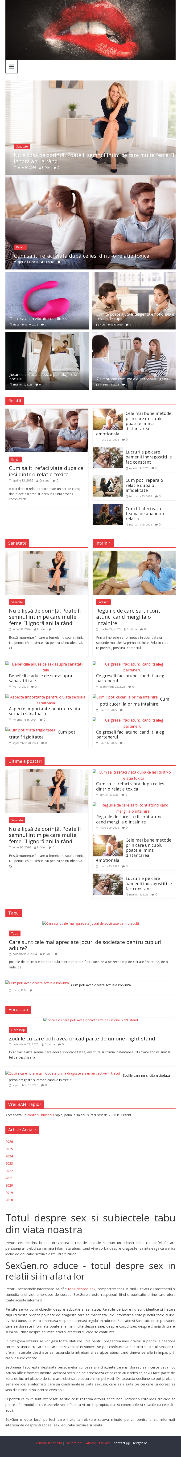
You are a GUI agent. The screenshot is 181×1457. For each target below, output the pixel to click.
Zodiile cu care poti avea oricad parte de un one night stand (82, 1038)
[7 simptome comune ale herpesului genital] (134, 334)
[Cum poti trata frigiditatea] (30, 730)
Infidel (46, 167)
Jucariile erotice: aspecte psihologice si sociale (43, 376)
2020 (9, 1185)
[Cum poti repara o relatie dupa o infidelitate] (108, 478)
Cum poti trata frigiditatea (43, 734)
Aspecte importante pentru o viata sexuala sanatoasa (44, 711)
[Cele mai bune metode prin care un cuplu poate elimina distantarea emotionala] (108, 411)
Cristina (49, 262)
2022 (9, 1170)
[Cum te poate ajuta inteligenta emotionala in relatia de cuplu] (134, 274)
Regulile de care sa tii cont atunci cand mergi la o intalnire (128, 616)
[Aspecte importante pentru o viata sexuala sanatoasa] (45, 697)
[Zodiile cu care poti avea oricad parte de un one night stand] (90, 1020)
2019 (9, 1192)
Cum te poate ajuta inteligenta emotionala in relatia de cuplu (135, 316)
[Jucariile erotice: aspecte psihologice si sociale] (47, 334)
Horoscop (18, 1030)
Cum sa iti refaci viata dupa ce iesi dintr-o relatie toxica (81, 255)
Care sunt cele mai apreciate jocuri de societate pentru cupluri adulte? (85, 944)
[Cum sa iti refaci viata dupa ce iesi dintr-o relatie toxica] (90, 177)
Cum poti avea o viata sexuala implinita (101, 985)
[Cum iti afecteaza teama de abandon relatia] (108, 506)
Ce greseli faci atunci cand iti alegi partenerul (130, 678)
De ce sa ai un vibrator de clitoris (38, 318)
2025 (9, 1149)
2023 (9, 1163)
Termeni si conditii (48, 1443)
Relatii (20, 247)
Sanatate (22, 146)
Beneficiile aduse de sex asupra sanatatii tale (40, 678)
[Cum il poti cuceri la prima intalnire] (125, 697)
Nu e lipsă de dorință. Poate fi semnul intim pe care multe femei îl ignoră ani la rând (94, 158)
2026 (9, 1141)
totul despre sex (81, 1288)
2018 (9, 1200)
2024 (9, 1156)
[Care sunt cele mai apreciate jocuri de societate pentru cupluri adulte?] (90, 923)
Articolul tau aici (98, 1443)
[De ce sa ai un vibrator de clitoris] (47, 274)
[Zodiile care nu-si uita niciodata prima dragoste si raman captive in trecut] (62, 1073)
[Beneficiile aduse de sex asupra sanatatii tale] (45, 664)
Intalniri (103, 602)
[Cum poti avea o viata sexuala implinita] (37, 983)
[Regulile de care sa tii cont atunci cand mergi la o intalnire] (134, 554)
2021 (9, 1178)
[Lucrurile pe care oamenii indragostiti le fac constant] (108, 450)
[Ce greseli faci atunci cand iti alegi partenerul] (133, 664)
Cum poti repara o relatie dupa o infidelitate (144, 485)
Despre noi (74, 1443)
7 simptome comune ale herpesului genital (134, 378)
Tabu (14, 933)
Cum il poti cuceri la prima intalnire (132, 701)
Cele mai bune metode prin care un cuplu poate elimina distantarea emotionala (133, 423)
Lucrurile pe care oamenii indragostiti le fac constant (149, 457)
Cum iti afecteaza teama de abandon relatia (145, 514)
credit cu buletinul (40, 1115)
